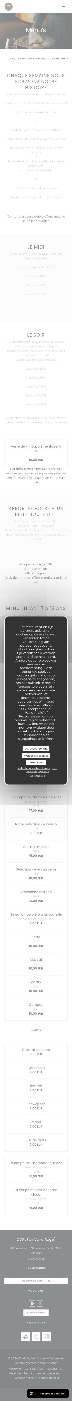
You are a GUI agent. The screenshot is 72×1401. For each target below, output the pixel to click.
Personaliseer (36, 762)
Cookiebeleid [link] (36, 775)
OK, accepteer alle (36, 748)
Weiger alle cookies (36, 755)
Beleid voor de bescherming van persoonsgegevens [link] (37, 770)
